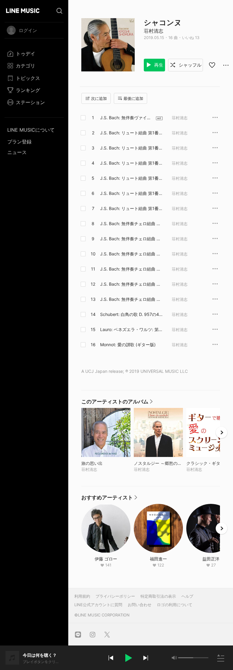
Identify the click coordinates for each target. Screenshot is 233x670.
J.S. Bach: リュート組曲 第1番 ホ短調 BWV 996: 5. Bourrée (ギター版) (129, 193)
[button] (128, 657)
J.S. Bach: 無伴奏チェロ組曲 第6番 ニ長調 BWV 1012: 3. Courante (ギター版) (131, 254)
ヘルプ (187, 596)
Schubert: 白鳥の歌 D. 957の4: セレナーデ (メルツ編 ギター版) (130, 314)
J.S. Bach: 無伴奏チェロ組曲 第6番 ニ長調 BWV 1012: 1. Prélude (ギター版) (131, 223)
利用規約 (82, 596)
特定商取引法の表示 (158, 596)
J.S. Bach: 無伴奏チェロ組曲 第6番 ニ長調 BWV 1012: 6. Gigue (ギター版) (130, 299)
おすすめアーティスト (109, 499)
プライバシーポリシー (115, 596)
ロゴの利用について (174, 604)
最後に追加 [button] (133, 98)
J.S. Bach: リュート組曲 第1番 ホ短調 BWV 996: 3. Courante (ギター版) (129, 163)
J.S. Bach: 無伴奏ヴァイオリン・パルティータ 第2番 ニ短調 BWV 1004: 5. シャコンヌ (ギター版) (125, 117)
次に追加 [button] (99, 98)
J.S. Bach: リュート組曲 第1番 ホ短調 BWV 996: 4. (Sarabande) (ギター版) (130, 178)
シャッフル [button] (189, 65)
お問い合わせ (139, 604)
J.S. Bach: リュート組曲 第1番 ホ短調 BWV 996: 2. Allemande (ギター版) (130, 148)
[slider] (185, 657)
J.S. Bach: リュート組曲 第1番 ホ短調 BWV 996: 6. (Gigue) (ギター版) (131, 208)
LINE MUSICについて (31, 130)
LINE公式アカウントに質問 (98, 604)
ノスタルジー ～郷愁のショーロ (158, 463)
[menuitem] (34, 53)
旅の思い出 (104, 463)
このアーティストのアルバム (117, 403)
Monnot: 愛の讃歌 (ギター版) (128, 344)
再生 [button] (158, 65)
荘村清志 (153, 31)
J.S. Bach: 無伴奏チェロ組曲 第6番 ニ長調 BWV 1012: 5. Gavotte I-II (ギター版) (131, 284)
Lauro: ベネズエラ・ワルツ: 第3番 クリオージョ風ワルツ (130, 329)
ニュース (17, 152)
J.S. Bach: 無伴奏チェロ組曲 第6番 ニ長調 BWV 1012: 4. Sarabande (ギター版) (131, 269)
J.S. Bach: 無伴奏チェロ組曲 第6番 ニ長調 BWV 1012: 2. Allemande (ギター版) (131, 238)
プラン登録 (19, 142)
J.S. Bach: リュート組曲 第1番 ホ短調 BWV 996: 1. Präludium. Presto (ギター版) (130, 133)
